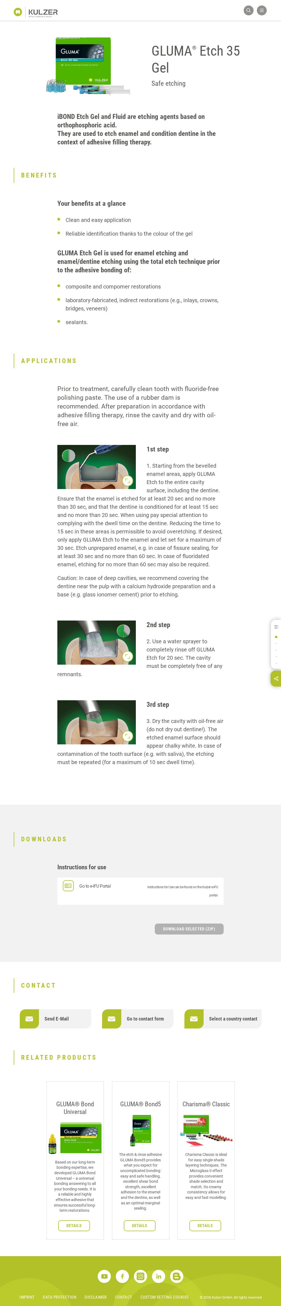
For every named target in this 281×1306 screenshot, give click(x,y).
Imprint (27, 1297)
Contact (123, 1297)
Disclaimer (96, 1297)
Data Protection (59, 1297)
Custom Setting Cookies (164, 1297)
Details (74, 1225)
